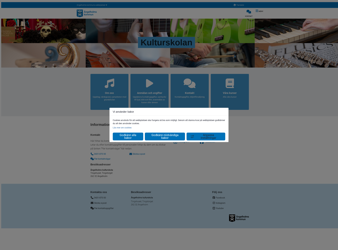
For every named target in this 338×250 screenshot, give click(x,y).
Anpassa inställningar (208, 136)
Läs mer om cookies (122, 127)
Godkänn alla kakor (128, 136)
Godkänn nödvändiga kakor (165, 136)
